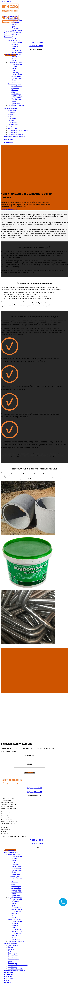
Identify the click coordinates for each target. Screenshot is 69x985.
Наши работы (9, 33)
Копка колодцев (14, 19)
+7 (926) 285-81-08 (36, 42)
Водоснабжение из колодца (14, 137)
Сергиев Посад (17, 31)
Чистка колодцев (14, 40)
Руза (13, 27)
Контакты (8, 37)
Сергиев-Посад (17, 96)
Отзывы (7, 35)
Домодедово (16, 33)
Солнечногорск (17, 35)
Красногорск (16, 38)
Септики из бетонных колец (18, 130)
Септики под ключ (11, 108)
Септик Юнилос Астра (15, 134)
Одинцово (15, 23)
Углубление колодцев (15, 62)
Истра (14, 37)
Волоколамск (16, 29)
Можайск (15, 25)
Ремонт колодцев (14, 84)
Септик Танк (12, 132)
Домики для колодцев (16, 106)
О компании (8, 31)
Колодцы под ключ (11, 16)
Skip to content (6, 2)
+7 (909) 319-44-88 (36, 46)
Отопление (8, 142)
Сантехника (8, 139)
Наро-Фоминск (17, 21)
